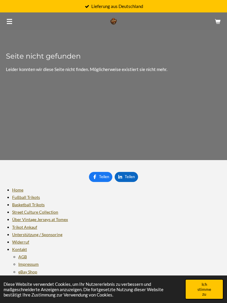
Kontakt (19, 249)
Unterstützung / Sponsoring (37, 234)
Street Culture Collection (35, 212)
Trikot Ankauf (24, 227)
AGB (22, 256)
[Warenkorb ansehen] (217, 21)
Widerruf (20, 241)
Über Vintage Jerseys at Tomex (40, 219)
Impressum (28, 264)
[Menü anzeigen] (9, 21)
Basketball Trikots (28, 204)
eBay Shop (27, 271)
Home (17, 189)
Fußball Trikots (26, 197)
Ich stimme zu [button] (204, 289)
